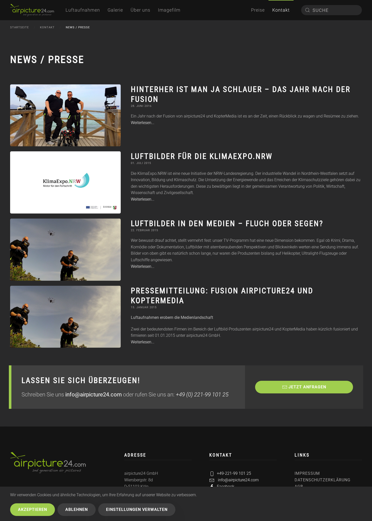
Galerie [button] (115, 10)
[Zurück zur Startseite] (32, 10)
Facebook (225, 486)
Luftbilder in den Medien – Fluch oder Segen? (227, 223)
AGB (299, 486)
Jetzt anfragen (307, 387)
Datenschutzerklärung (322, 480)
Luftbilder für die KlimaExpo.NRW (202, 156)
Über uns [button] (140, 10)
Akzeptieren (32, 509)
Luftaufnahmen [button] (83, 10)
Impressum (307, 473)
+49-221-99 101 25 (234, 473)
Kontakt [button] (281, 10)
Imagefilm (169, 10)
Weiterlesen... (142, 122)
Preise (258, 10)
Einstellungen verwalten (137, 509)
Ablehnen (76, 509)
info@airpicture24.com (93, 394)
